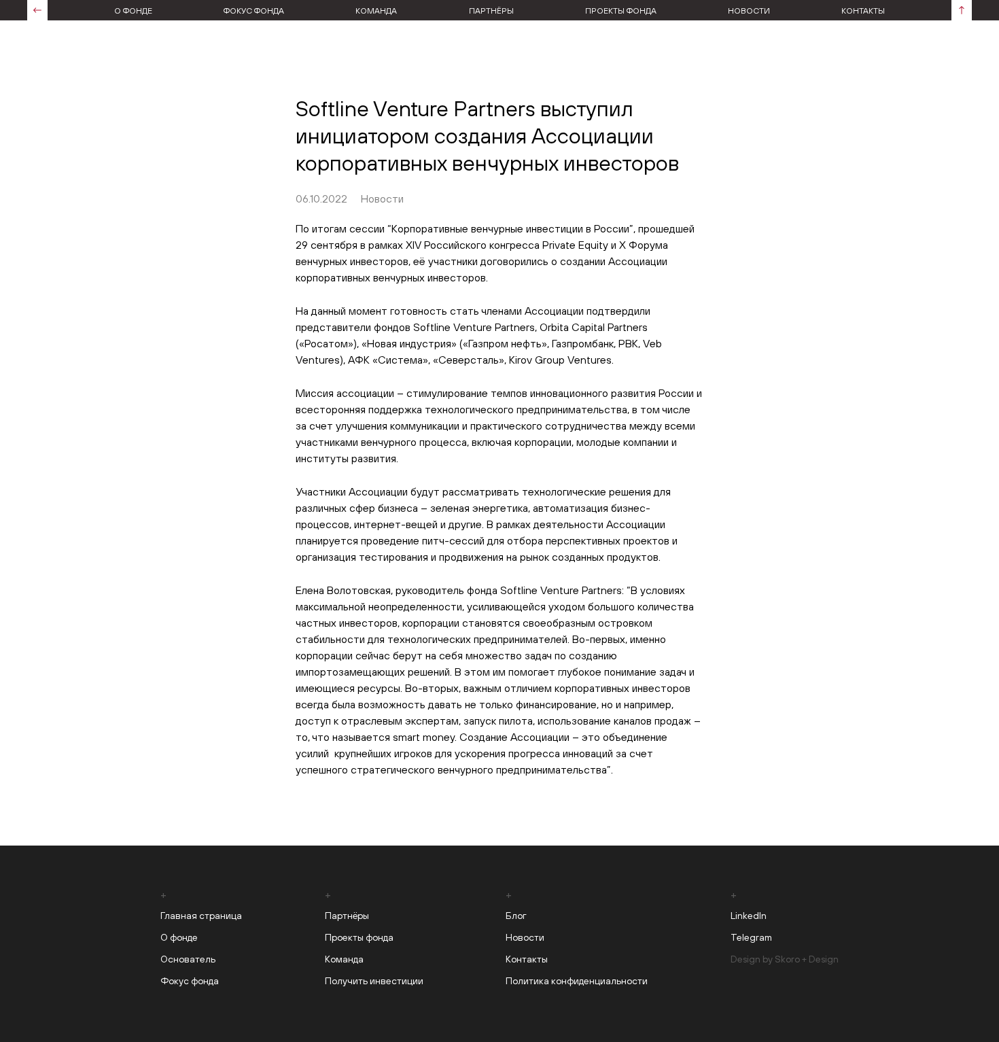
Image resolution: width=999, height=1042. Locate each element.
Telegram (751, 937)
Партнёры (491, 11)
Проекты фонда (620, 11)
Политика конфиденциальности (577, 980)
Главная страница (201, 915)
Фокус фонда (254, 11)
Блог (516, 915)
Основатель (187, 959)
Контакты (863, 11)
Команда (376, 11)
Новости (749, 11)
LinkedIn (749, 915)
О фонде (133, 11)
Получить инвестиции (374, 980)
